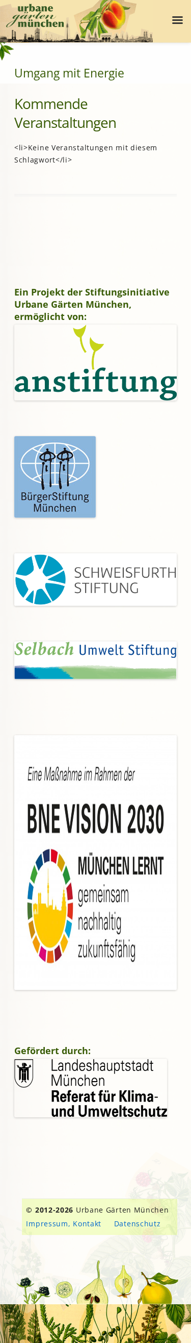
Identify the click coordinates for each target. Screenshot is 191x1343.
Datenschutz (137, 1223)
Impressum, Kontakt (63, 1223)
